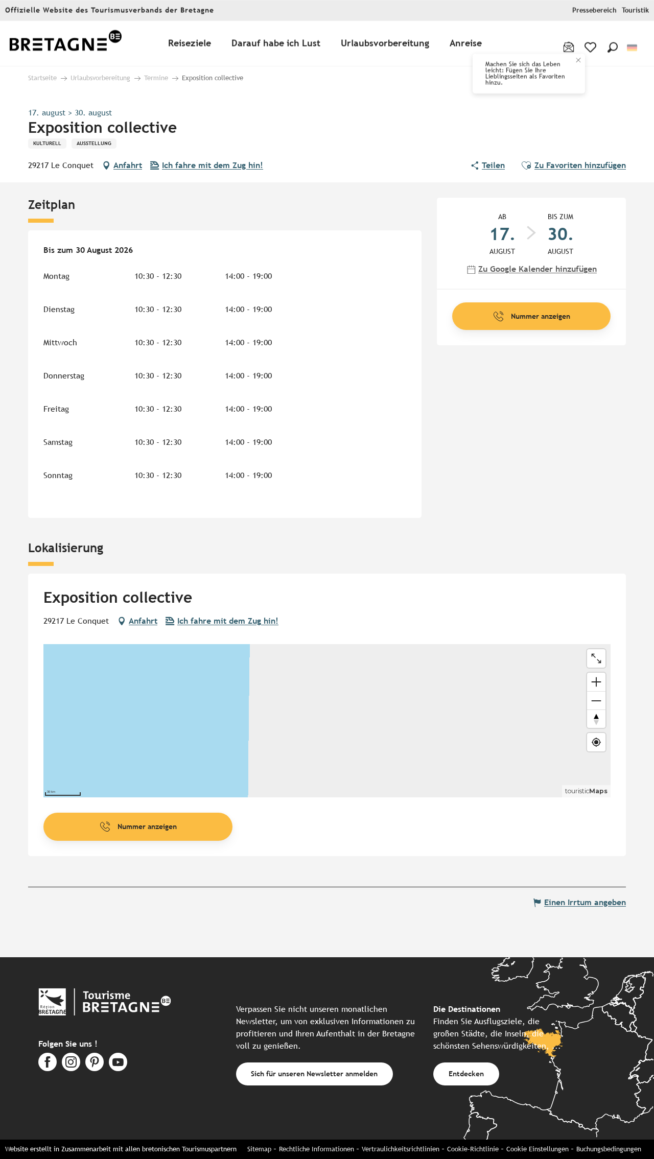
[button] (612, 47)
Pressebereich (594, 10)
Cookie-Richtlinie (473, 1149)
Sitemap (259, 1149)
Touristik (635, 10)
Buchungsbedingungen (608, 1149)
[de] (633, 47)
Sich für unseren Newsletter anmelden (314, 1073)
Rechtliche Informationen (316, 1149)
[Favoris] (591, 47)
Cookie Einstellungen (537, 1149)
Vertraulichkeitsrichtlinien (400, 1149)
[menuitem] (65, 44)
